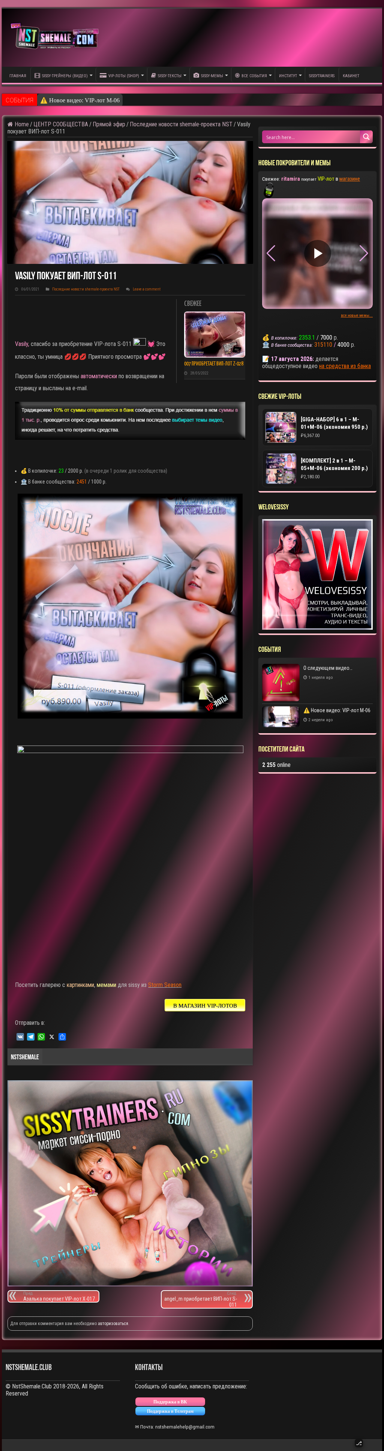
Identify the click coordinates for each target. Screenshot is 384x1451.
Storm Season (165, 984)
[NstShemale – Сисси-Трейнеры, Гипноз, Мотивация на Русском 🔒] (56, 37)
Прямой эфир (109, 124)
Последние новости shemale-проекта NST (181, 124)
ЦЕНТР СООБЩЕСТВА (60, 124)
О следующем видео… (327, 668)
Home (21, 124)
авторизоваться (113, 1323)
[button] (364, 253)
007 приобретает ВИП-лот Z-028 (213, 364)
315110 (323, 344)
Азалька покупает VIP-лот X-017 (59, 1296)
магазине (349, 178)
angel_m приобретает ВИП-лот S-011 (200, 1299)
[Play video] (317, 253)
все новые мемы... (357, 315)
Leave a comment (146, 289)
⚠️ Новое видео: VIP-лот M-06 (80, 100)
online (276, 764)
